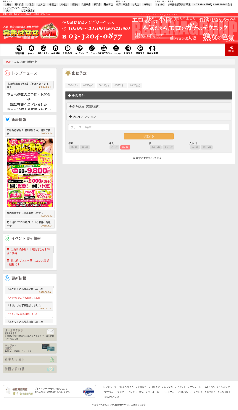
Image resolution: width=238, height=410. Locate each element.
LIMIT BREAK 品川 (222, 4)
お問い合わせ (185, 392)
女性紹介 (142, 387)
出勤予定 (155, 387)
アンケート (195, 387)
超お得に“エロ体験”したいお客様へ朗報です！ (30, 224)
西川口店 (19, 4)
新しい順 (207, 147)
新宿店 (75, 4)
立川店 (41, 4)
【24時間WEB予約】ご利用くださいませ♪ (29, 85)
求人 (8, 10)
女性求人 (108, 392)
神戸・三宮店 (123, 4)
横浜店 (97, 4)
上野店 (8, 4)
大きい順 (168, 147)
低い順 (114, 147)
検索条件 (78, 95)
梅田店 (147, 4)
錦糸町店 (108, 4)
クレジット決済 (136, 392)
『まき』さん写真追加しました (29, 305)
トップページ (109, 387)
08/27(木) (119, 85)
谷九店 (135, 4)
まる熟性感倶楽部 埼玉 (179, 4)
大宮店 (30, 4)
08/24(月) (73, 85)
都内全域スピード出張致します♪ (30, 213)
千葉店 (52, 4)
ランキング (224, 387)
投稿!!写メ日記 (111, 396)
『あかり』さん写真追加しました (29, 322)
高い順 (85, 147)
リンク (199, 392)
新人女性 (168, 387)
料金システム (127, 387)
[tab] (148, 95)
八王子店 (86, 4)
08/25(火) (88, 85)
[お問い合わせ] (30, 369)
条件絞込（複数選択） (87, 106)
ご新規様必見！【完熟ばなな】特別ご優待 (30, 132)
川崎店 (63, 4)
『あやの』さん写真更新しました (29, 289)
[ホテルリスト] (30, 359)
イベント (181, 387)
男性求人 (211, 392)
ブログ (120, 392)
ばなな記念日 (28, 10)
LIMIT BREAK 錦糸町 (202, 4)
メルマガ (169, 392)
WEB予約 (210, 387)
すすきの (159, 4)
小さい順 (156, 147)
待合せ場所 (225, 392)
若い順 (74, 147)
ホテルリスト (154, 392)
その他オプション (84, 116)
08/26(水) (104, 85)
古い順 (195, 147)
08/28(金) (135, 85)
